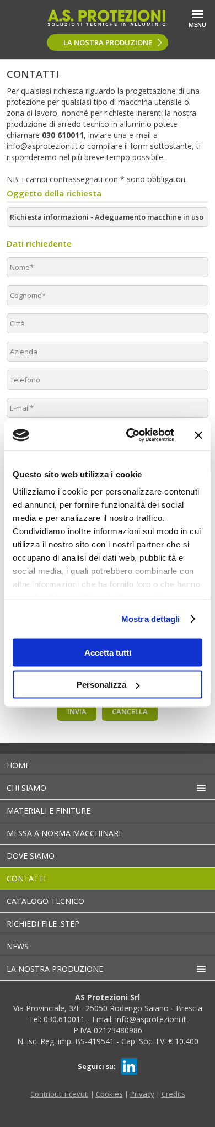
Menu (197, 24)
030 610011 (63, 135)
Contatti (26, 878)
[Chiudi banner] (198, 435)
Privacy (142, 1094)
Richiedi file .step (43, 923)
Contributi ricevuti (59, 1094)
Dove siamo (31, 855)
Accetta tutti (107, 652)
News (18, 946)
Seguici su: (96, 1066)
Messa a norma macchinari (64, 833)
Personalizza (101, 684)
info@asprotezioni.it (42, 146)
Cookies (109, 1094)
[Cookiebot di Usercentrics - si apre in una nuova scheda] (130, 435)
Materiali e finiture (48, 810)
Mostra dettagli (150, 619)
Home (18, 765)
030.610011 (64, 1019)
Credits (173, 1094)
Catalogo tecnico (45, 901)
